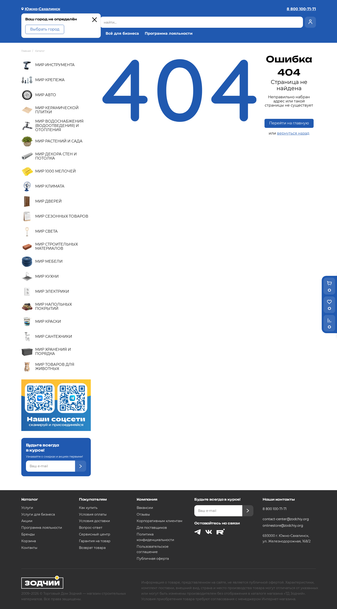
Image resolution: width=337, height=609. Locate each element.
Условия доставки (94, 521)
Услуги (27, 508)
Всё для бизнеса (122, 33)
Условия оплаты (93, 514)
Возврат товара (92, 548)
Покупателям (93, 499)
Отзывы (143, 514)
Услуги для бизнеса (38, 514)
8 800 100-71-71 (275, 509)
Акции (26, 521)
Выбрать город (44, 29)
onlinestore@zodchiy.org (283, 525)
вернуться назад (293, 133)
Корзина (28, 541)
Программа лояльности (168, 33)
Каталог (29, 499)
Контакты (29, 548)
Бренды (28, 534)
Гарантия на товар (94, 541)
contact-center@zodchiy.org (286, 519)
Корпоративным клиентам (159, 521)
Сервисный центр (94, 534)
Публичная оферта (153, 559)
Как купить (88, 508)
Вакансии (145, 508)
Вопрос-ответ (90, 528)
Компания (147, 499)
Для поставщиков (152, 528)
